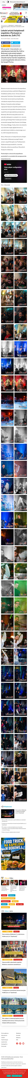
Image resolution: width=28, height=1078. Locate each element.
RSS (17, 1039)
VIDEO (3, 1037)
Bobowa (7, 987)
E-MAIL (6, 45)
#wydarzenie (5, 907)
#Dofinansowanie (18, 1015)
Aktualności (11, 25)
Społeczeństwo (7, 959)
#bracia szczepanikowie (8, 898)
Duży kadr (3, 1046)
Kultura (4, 895)
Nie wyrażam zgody (16, 1075)
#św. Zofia (19, 904)
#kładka (16, 987)
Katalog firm (4, 1044)
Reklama (18, 1037)
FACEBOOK (7, 42)
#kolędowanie (5, 901)
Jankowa (7, 1015)
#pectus (12, 904)
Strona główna (4, 25)
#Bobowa (11, 895)
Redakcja (18, 1033)
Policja (7, 931)
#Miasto (4, 904)
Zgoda (8, 1075)
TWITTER (16, 42)
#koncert (15, 901)
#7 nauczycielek (17, 959)
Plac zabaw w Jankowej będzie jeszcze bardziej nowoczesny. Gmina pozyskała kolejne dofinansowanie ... (13, 1021)
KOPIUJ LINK (16, 45)
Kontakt (18, 1035)
